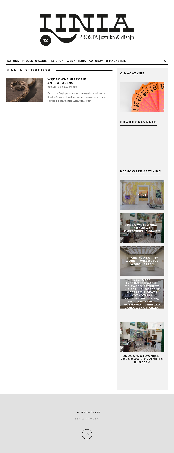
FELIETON (57, 60)
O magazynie (116, 60)
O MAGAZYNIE (88, 412)
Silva (142, 195)
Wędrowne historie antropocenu (66, 81)
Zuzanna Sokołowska (62, 87)
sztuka (13, 60)
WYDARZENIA (76, 60)
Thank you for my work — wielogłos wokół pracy (142, 260)
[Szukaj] (165, 61)
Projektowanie (34, 60)
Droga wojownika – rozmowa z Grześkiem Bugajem (142, 228)
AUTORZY (96, 60)
